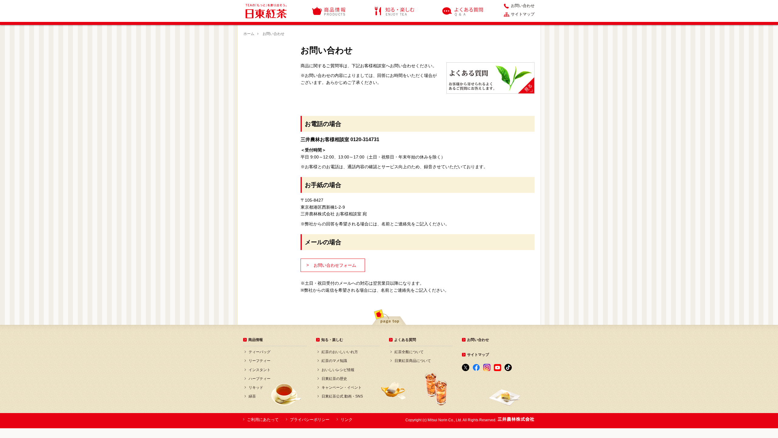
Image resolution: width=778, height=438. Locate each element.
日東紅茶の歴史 (334, 379)
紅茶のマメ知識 (334, 361)
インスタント (259, 370)
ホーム (248, 34)
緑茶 (252, 396)
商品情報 (329, 11)
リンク (347, 419)
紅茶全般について (409, 352)
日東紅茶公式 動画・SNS (342, 396)
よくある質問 (463, 11)
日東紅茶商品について (412, 361)
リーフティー (259, 361)
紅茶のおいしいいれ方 (340, 352)
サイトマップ (523, 14)
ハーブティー (259, 379)
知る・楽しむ (394, 11)
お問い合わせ (523, 6)
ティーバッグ (259, 352)
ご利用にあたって (263, 419)
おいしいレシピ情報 (338, 370)
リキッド (256, 387)
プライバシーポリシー (309, 419)
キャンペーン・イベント (342, 387)
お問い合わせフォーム (331, 265)
